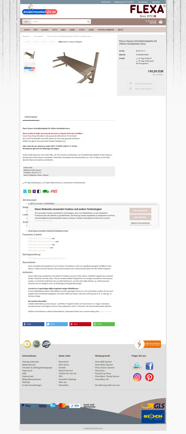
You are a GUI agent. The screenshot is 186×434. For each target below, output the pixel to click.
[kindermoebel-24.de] (93, 11)
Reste (120, 30)
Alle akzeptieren (140, 210)
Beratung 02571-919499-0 (124, 2)
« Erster (27, 42)
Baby (63, 30)
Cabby (72, 30)
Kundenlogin (143, 2)
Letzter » (53, 42)
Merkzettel (156, 2)
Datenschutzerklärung (43, 221)
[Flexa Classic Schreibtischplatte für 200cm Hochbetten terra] (76, 68)
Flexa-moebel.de (105, 311)
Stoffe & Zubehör (106, 30)
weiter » (44, 42)
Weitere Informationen (140, 223)
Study (82, 30)
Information (31, 116)
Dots (54, 30)
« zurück (35, 42)
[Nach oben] (178, 430)
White (27, 30)
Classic (44, 30)
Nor (35, 30)
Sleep (91, 30)
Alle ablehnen (140, 217)
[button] (33, 324)
